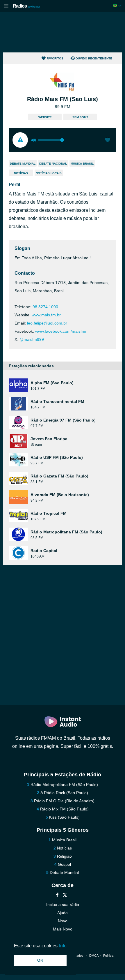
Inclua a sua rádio (62, 904)
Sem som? (80, 117)
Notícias (21, 173)
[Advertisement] (62, 32)
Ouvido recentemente (94, 58)
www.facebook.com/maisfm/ (60, 331)
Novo (62, 921)
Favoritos (55, 58)
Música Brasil (82, 163)
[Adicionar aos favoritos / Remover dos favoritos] (107, 141)
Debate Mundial (22, 163)
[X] (65, 895)
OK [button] (40, 960)
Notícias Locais (49, 173)
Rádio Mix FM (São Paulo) (64, 809)
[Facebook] (57, 895)
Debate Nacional (53, 163)
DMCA (93, 955)
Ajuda (62, 912)
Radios (26, 5)
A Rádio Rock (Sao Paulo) (64, 792)
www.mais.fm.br (46, 315)
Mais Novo (62, 929)
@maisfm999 (31, 339)
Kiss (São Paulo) (64, 817)
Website (45, 117)
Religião (64, 856)
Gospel (64, 864)
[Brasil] (117, 5)
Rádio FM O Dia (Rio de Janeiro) (64, 801)
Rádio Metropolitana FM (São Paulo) (64, 784)
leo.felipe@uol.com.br (47, 323)
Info (63, 945)
